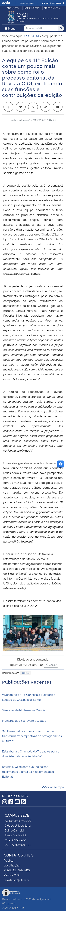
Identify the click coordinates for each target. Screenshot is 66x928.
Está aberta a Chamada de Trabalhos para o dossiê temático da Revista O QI (30, 753)
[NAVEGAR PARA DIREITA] (63, 3)
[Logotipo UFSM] (11, 16)
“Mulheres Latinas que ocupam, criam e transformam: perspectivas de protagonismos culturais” (32, 736)
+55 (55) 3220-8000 (17, 845)
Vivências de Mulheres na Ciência (23, 710)
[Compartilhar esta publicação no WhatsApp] (33, 107)
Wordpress (8, 903)
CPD (21, 907)
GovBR (6, 3)
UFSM (12, 907)
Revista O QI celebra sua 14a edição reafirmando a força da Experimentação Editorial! (28, 771)
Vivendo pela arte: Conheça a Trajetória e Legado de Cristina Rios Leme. (28, 697)
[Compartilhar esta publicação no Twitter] (21, 107)
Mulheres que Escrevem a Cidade (24, 720)
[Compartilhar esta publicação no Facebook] (8, 107)
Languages (12, 7)
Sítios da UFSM (52, 7)
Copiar (53, 664)
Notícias (25, 672)
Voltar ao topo (54, 787)
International (32, 7)
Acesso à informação (53, 3)
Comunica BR (27, 3)
